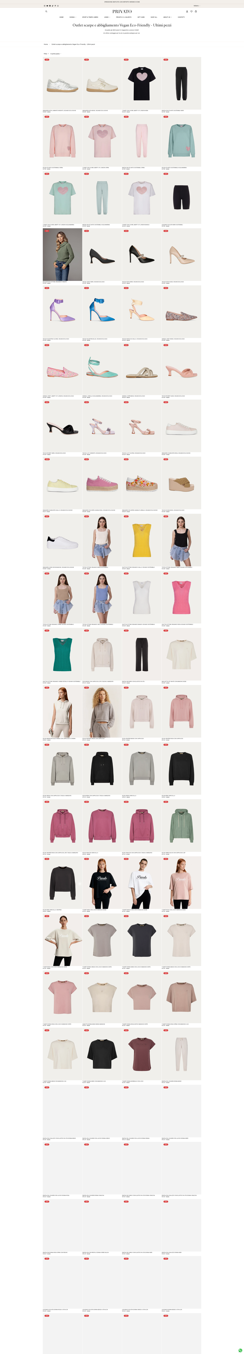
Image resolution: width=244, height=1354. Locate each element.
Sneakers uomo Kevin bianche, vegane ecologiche (58, 567)
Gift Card (141, 17)
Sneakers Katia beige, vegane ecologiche (95, 110)
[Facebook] (50, 6)
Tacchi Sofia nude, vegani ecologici (173, 282)
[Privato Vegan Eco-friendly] (122, 11)
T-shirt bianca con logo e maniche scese (134, 910)
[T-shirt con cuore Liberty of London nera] (142, 83)
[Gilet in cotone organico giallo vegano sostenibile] (142, 540)
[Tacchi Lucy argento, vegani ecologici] (102, 426)
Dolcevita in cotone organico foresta (55, 282)
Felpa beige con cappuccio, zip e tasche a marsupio (97, 681)
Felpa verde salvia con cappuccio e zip (173, 852)
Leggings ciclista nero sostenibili (172, 224)
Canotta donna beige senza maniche (93, 1024)
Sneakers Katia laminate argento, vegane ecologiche (59, 110)
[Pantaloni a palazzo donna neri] (181, 1225)
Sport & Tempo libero (90, 17)
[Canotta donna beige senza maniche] (102, 997)
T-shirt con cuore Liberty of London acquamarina (58, 224)
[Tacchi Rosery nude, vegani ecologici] (181, 368)
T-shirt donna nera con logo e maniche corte (136, 967)
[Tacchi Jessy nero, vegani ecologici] (102, 254)
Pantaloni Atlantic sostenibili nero (173, 110)
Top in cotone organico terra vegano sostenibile (58, 624)
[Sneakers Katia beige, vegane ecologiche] (102, 83)
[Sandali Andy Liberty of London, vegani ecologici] (62, 368)
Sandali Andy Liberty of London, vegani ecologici (58, 396)
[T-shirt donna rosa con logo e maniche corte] (62, 997)
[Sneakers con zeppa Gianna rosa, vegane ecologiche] (102, 483)
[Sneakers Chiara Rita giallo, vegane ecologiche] (62, 483)
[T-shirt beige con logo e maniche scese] (62, 939)
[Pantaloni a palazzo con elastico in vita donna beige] (62, 1111)
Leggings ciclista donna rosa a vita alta (55, 1309)
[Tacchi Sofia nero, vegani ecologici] (142, 254)
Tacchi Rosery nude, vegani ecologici (173, 396)
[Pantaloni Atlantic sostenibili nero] (181, 83)
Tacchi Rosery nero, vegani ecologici (54, 453)
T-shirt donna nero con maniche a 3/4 (94, 1081)
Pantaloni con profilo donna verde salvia (95, 1252)
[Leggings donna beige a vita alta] (181, 1282)
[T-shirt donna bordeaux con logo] (142, 1054)
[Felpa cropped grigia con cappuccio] (102, 711)
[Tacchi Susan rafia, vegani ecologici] (181, 483)
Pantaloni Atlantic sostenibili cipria (133, 167)
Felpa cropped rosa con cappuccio (172, 738)
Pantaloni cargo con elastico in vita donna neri (137, 1252)
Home (61, 17)
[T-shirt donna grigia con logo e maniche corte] (102, 939)
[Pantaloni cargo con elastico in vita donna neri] (142, 1225)
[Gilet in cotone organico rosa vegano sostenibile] (181, 597)
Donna (72, 17)
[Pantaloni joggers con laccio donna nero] (181, 1111)
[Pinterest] (55, 6)
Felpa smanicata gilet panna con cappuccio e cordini (59, 738)
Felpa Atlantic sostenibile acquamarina (174, 167)
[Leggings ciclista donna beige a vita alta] (102, 1282)
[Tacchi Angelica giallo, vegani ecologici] (142, 311)
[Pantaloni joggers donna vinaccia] (102, 1168)
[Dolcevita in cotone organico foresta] (62, 254)
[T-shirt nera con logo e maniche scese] (102, 882)
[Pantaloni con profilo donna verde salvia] (102, 1225)
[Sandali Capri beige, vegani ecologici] (142, 368)
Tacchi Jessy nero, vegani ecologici (93, 282)
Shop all (154, 17)
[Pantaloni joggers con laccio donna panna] (142, 1111)
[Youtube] (47, 6)
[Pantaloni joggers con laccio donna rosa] (62, 1168)
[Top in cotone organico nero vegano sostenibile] (181, 540)
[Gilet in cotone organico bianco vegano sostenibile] (142, 597)
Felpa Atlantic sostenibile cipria (53, 167)
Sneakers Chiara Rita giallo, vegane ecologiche (57, 510)
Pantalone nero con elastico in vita (133, 681)
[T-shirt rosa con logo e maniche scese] (181, 882)
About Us (166, 17)
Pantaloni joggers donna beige (171, 1081)
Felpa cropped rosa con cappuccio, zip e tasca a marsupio (60, 852)
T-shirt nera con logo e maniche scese (94, 910)
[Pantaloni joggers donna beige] (181, 1054)
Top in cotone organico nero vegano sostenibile (177, 567)
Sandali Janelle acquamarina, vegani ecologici (97, 396)
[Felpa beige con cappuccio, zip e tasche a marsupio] (102, 654)
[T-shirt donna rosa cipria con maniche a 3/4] (181, 997)
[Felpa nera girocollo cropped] (62, 882)
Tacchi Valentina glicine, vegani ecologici (56, 339)
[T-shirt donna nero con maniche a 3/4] (102, 1054)
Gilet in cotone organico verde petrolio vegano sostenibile (61, 681)
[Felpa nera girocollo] (181, 768)
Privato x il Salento (123, 17)
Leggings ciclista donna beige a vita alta (95, 1309)
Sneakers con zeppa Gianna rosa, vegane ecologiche (98, 510)
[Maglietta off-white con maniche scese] (181, 654)
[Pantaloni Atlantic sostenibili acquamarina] (102, 197)
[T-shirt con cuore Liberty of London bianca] (142, 197)
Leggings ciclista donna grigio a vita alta (135, 1309)
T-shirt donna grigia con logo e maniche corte (97, 967)
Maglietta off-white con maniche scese (174, 681)
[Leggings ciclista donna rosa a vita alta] (62, 1282)
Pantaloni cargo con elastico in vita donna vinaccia (138, 1195)
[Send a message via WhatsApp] (240, 1350)
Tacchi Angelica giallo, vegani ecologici (134, 339)
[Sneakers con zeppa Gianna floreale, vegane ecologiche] (142, 483)
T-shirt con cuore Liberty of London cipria (95, 167)
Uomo (106, 17)
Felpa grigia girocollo (129, 795)
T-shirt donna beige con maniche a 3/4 (54, 1081)
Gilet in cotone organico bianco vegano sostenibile (138, 624)
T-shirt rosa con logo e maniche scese (174, 910)
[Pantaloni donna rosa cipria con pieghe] (62, 1225)
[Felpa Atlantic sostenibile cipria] (62, 140)
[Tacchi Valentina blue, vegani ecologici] (102, 311)
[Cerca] (46, 11)
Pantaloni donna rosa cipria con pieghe (55, 1252)
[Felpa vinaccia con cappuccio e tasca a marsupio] (142, 825)
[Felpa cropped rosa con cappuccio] (181, 711)
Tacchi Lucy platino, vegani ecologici (133, 453)
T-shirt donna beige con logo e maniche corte (176, 967)
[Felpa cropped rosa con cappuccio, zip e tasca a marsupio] (62, 825)
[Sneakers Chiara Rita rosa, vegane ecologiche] (181, 426)
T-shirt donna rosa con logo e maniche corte (57, 1024)
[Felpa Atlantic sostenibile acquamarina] (181, 140)
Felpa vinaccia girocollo (90, 852)
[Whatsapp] (58, 6)
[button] (196, 11)
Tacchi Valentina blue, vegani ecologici (94, 339)
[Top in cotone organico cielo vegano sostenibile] (102, 597)
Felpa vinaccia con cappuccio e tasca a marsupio (137, 852)
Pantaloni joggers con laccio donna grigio (96, 1138)
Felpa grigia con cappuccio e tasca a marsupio (57, 795)
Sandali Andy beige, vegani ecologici (173, 339)
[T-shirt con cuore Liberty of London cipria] (102, 140)
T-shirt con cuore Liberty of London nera (135, 110)
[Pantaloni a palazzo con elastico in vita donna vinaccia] (181, 1168)
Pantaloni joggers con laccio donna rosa (56, 1195)
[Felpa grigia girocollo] (142, 768)
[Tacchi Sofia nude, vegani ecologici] (181, 254)
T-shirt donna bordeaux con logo (132, 1081)
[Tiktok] (52, 6)
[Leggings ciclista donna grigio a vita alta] (142, 1282)
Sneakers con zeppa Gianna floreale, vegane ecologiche (139, 510)
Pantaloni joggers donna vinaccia (93, 1195)
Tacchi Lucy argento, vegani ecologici (94, 453)
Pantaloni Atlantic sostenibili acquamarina (96, 224)
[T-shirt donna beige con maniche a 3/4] (62, 1054)
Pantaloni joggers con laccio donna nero (175, 1138)
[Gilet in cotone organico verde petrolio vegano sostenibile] (62, 654)
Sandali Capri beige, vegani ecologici (133, 396)
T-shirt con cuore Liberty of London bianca (135, 224)
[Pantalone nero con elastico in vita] (142, 654)
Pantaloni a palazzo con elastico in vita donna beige (59, 1138)
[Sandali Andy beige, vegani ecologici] (181, 311)
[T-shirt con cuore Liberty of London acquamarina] (62, 197)
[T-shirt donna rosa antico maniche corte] (142, 997)
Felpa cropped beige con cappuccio (133, 738)
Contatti (181, 17)
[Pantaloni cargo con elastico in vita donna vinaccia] (142, 1168)
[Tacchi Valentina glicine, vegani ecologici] (62, 311)
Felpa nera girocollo (168, 795)
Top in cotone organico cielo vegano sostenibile (97, 624)
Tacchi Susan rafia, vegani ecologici (173, 510)
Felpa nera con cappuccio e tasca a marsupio (96, 795)
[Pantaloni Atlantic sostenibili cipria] (142, 140)
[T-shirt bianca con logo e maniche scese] (142, 882)
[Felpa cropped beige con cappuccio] (142, 711)
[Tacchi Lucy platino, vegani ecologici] (142, 426)
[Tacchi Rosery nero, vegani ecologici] (62, 426)
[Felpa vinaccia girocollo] (102, 825)
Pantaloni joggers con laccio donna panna (135, 1138)
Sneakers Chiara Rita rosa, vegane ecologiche (176, 453)
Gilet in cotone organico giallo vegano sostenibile (138, 567)
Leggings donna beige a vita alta (172, 1309)
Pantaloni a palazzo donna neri (171, 1252)
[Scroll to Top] (240, 1343)
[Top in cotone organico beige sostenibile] (102, 540)
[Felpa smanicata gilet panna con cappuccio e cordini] (62, 711)
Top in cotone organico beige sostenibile (95, 567)
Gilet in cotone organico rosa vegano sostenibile (177, 624)
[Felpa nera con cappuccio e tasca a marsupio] (102, 768)
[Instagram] (44, 6)
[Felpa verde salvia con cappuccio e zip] (181, 825)
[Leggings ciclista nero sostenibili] (181, 197)
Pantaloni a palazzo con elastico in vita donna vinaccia (179, 1195)
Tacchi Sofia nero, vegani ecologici (133, 282)
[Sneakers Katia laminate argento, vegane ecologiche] (62, 83)
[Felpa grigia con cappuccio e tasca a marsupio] (62, 768)
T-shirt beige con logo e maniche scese (55, 967)
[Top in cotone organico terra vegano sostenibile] (62, 597)
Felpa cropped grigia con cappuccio (93, 738)
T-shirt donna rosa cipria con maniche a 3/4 (175, 1024)
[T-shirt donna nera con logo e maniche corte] (142, 939)
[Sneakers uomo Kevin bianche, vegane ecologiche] (62, 540)
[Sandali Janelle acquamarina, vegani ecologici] (102, 368)
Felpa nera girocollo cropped (52, 910)
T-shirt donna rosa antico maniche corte (135, 1024)
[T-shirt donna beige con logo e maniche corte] (181, 939)
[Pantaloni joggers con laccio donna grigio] (102, 1111)
